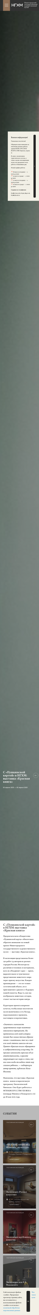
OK (28, 1301)
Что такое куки (34, 1294)
